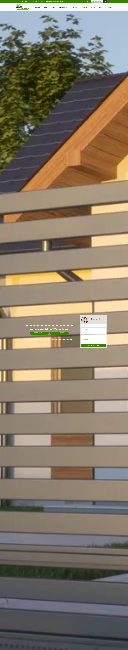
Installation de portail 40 (101, 7)
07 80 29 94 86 (38, 1)
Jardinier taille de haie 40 (92, 7)
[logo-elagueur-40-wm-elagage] (22, 7)
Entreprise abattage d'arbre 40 (110, 7)
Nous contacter (59, 333)
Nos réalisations (39, 333)
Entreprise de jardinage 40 (45, 7)
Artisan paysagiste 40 (53, 7)
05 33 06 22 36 (26, 1)
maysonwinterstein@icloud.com (55, 1)
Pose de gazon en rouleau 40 (84, 7)
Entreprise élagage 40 (37, 7)
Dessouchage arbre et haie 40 (75, 7)
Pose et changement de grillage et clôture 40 (64, 7)
